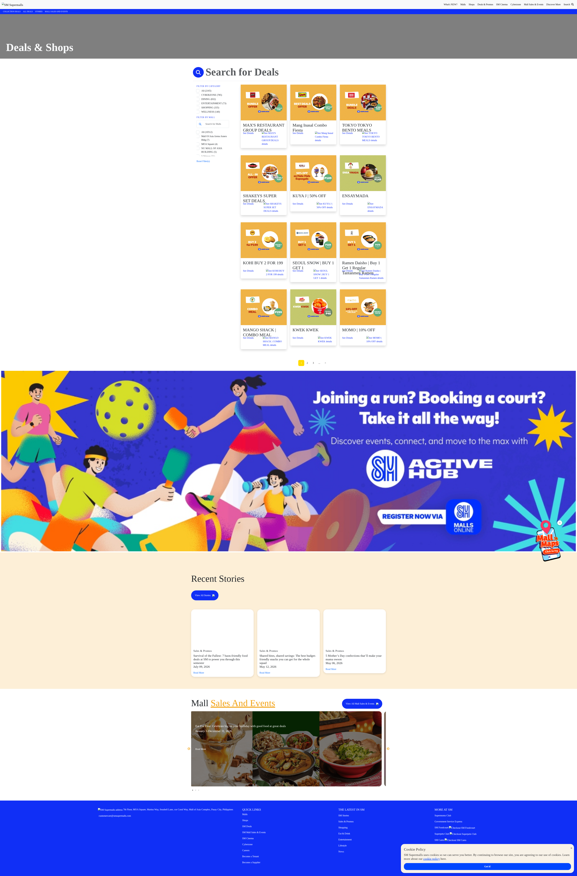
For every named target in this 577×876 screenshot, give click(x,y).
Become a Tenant (250, 856)
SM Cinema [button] (502, 4)
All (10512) (206, 132)
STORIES (39, 12)
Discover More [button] (553, 4)
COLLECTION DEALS (12, 12)
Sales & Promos (346, 821)
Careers (245, 850)
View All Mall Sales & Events (360, 703)
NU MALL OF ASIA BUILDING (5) (211, 150)
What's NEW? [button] (450, 4)
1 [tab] (192, 790)
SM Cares (440, 840)
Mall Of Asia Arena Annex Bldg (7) (214, 138)
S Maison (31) (208, 156)
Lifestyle (342, 845)
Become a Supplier (251, 862)
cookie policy (431, 858)
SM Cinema (248, 838)
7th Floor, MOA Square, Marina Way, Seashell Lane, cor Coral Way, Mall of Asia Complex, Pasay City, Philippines (178, 809)
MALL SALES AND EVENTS (56, 12)
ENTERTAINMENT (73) (213, 103)
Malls (244, 814)
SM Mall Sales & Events (254, 832)
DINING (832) (208, 99)
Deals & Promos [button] (485, 4)
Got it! (487, 866)
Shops (245, 820)
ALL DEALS (28, 12)
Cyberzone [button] (516, 4)
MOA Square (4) (209, 144)
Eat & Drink (344, 833)
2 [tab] (195, 790)
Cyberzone (247, 844)
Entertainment (345, 839)
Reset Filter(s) (203, 161)
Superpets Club (442, 834)
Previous (188, 748)
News (341, 851)
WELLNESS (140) (210, 111)
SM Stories (343, 815)
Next (388, 748)
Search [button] (567, 4)
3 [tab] (198, 790)
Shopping (343, 827)
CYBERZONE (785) (211, 95)
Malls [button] (463, 4)
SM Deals (247, 826)
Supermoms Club (443, 815)
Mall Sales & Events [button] (533, 4)
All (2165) (206, 90)
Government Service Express (448, 821)
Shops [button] (472, 4)
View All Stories (203, 595)
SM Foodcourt (442, 827)
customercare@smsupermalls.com (115, 816)
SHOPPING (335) (210, 107)
